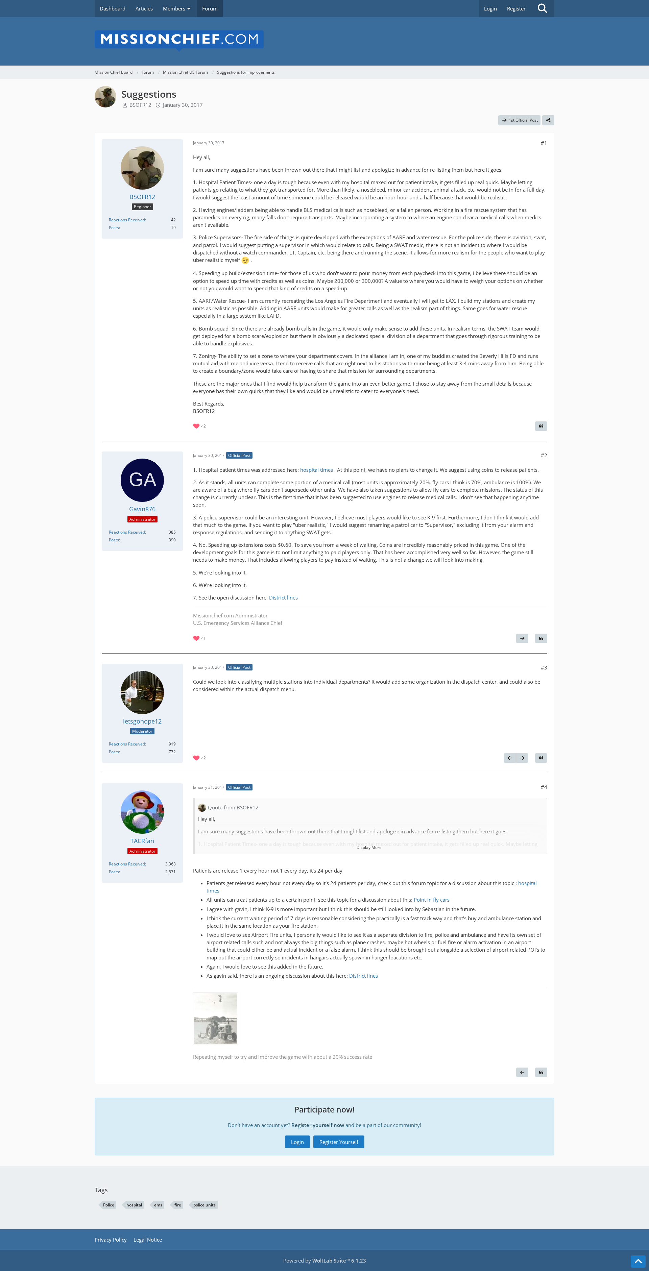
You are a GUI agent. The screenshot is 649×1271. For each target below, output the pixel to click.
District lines (283, 597)
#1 (544, 143)
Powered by (324, 1260)
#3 (544, 667)
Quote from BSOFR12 (233, 807)
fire (177, 1205)
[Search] (542, 8)
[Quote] (541, 426)
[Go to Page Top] (638, 1261)
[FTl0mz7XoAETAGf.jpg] (215, 1018)
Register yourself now (317, 1125)
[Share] (548, 120)
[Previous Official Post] (510, 758)
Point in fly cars (432, 899)
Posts (114, 227)
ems (158, 1205)
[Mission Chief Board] (324, 41)
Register (516, 8)
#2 (544, 455)
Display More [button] (369, 847)
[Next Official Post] (522, 638)
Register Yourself (338, 1142)
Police (108, 1205)
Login (490, 8)
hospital (134, 1205)
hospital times (316, 469)
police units (204, 1205)
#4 (544, 787)
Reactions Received (127, 220)
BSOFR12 (140, 104)
